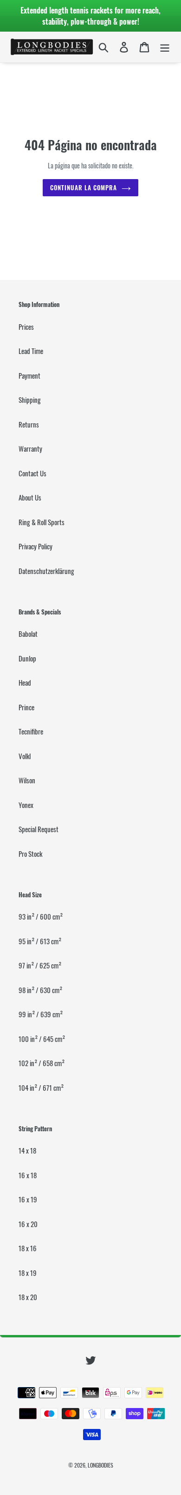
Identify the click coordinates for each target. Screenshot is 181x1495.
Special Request (38, 829)
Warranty (30, 448)
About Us (30, 497)
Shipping (30, 399)
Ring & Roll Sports (42, 522)
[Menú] (165, 46)
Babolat (28, 633)
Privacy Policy (35, 546)
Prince (26, 707)
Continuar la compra (83, 187)
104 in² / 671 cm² (41, 1087)
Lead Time (31, 351)
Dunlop (27, 658)
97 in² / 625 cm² (40, 965)
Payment (29, 375)
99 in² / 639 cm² (41, 1014)
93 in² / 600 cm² (41, 916)
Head (25, 682)
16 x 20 (28, 1224)
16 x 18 (28, 1175)
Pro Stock (30, 853)
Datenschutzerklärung (46, 571)
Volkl (25, 756)
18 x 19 (28, 1273)
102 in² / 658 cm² (42, 1063)
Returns (29, 424)
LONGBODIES (100, 1465)
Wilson (27, 780)
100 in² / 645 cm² (42, 1039)
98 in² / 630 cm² (40, 990)
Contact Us (32, 473)
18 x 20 (28, 1297)
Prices (26, 326)
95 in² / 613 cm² (40, 941)
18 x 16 (28, 1248)
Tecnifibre (31, 731)
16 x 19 (28, 1199)
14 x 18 (27, 1150)
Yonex (26, 805)
